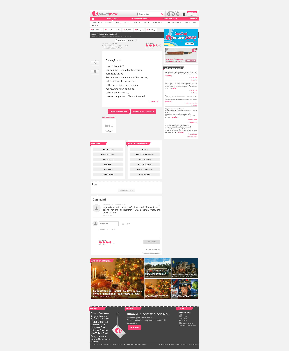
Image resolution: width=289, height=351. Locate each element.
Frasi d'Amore (98, 329)
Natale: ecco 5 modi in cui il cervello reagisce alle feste (156, 295)
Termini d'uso (187, 344)
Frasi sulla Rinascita (145, 164)
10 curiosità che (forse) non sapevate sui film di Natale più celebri (184, 295)
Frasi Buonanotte (99, 323)
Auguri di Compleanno (100, 313)
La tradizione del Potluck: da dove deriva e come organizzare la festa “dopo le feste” (117, 292)
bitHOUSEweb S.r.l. (129, 344)
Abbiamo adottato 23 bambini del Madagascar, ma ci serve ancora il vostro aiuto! (156, 274)
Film (126, 22)
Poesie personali (192, 122)
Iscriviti (134, 327)
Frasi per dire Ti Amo (99, 332)
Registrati (192, 12)
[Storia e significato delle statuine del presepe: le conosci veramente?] (184, 268)
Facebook (168, 14)
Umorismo (137, 22)
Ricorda (127, 223)
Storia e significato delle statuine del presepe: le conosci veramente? (184, 275)
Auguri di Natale (97, 30)
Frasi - (105, 13)
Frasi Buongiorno (98, 326)
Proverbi (187, 22)
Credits (168, 344)
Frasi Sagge (152, 30)
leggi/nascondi (156, 249)
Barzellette (94, 319)
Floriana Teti (113, 44)
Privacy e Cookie (176, 344)
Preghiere (95, 25)
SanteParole (183, 320)
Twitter (173, 14)
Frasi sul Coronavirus (144, 169)
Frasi (97, 22)
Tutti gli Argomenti (143, 111)
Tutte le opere (112, 19)
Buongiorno (140, 30)
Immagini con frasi (170, 19)
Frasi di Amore (108, 149)
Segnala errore (126, 190)
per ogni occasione (173, 22)
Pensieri (145, 149)
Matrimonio (94, 339)
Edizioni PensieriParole (186, 323)
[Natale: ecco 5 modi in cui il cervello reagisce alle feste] (157, 289)
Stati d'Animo (95, 341)
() (181, 74)
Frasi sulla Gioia (144, 174)
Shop (180, 322)
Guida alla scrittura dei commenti (151, 253)
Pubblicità (162, 344)
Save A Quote (183, 316)
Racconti (146, 22)
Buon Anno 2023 (104, 319)
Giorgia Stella (193, 77)
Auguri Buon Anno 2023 (113, 30)
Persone (194, 80)
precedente (121, 40)
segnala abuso (107, 215)
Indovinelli (108, 22)
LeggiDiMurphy (184, 318)
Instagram (177, 14)
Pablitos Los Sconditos (191, 103)
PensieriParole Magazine (101, 260)
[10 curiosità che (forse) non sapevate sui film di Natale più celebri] (184, 289)
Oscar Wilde (104, 339)
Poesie (117, 22)
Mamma (195, 93)
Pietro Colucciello (192, 119)
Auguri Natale (99, 316)
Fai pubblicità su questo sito (187, 325)
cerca (157, 14)
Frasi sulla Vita (108, 159)
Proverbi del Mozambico (145, 154)
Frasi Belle (129, 30)
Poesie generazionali (115, 48)
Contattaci (195, 344)
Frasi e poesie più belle (140, 19)
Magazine (193, 19)
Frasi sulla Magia (145, 159)
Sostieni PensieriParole (181, 37)
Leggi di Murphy (157, 22)
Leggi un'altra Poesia (119, 111)
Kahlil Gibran (102, 336)
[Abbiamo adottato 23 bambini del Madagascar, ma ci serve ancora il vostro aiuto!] (157, 268)
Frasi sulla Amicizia (108, 154)
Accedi (192, 15)
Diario (195, 22)
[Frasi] (93, 19)
